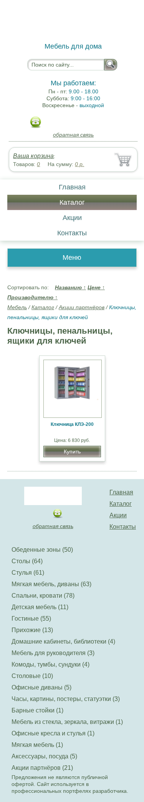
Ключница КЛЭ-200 (72, 424)
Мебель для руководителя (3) (53, 653)
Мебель (17, 307)
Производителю (32, 297)
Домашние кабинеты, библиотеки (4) (63, 641)
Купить (72, 451)
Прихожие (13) (32, 630)
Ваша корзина (33, 156)
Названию (70, 287)
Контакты (72, 233)
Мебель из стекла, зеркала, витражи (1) (67, 722)
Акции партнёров (81, 307)
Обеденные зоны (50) (42, 549)
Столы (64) (27, 561)
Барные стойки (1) (37, 710)
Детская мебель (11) (40, 607)
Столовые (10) (32, 676)
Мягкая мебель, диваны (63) (51, 584)
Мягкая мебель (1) (37, 745)
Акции (72, 218)
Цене (96, 287)
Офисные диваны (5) (41, 687)
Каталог (72, 202)
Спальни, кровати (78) (43, 595)
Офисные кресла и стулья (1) (53, 733)
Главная (72, 187)
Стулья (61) (28, 572)
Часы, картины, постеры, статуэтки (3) (66, 699)
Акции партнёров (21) (42, 768)
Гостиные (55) (31, 618)
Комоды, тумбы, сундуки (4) (50, 664)
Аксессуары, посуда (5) (44, 756)
